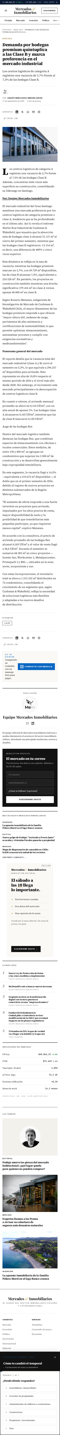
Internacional (9, 1343)
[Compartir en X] (22, 111)
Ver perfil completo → (14, 857)
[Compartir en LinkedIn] (16, 111)
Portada (8, 20)
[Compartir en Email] (33, 111)
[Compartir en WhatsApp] (28, 111)
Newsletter (37, 1324)
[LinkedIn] (32, 723)
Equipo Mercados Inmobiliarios (25, 98)
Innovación (8, 1338)
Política (45, 20)
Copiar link (12, 118)
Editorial (6, 1348)
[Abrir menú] (5, 10)
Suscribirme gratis (30, 799)
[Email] (27, 723)
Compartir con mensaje (38, 667)
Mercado (20, 20)
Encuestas (37, 1334)
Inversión (33, 20)
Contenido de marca (42, 1329)
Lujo (7, 623)
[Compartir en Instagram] (39, 111)
